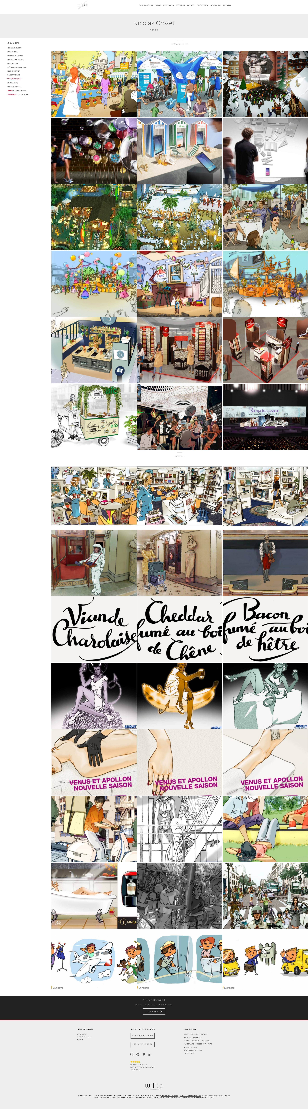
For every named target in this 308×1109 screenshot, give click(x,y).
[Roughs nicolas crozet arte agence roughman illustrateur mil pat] (94, 762)
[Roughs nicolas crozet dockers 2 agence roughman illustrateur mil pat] (265, 829)
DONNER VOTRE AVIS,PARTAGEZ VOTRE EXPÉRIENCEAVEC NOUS (142, 1067)
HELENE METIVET (13, 71)
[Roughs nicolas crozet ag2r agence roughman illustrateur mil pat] (179, 84)
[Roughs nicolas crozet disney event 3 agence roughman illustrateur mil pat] (179, 284)
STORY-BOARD (152, 1011)
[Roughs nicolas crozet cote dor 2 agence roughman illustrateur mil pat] (179, 350)
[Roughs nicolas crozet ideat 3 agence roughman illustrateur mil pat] (179, 496)
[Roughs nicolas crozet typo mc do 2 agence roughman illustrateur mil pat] (179, 629)
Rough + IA (180, 5)
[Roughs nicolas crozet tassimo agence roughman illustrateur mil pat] (94, 896)
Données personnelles (190, 1095)
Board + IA (191, 5)
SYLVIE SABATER (17, 94)
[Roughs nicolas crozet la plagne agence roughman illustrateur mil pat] (265, 84)
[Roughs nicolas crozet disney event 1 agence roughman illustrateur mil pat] (94, 284)
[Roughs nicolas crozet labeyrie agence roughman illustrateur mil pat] (94, 417)
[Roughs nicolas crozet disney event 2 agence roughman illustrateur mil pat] (265, 284)
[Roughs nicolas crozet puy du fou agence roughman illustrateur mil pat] (179, 896)
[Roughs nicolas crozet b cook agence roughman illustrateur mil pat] (94, 350)
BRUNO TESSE (12, 52)
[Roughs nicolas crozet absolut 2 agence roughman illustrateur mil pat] (179, 696)
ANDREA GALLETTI (14, 48)
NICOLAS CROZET (14, 79)
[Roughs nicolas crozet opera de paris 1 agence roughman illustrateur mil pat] (265, 563)
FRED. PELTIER (12, 63)
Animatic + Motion (146, 5)
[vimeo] (144, 1054)
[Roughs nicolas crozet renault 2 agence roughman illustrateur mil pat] (94, 217)
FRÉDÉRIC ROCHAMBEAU (16, 67)
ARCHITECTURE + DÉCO (193, 1037)
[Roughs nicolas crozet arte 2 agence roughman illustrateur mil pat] (265, 762)
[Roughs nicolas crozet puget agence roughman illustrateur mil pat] (94, 84)
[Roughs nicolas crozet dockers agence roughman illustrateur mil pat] (94, 829)
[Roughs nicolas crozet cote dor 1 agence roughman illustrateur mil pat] (265, 350)
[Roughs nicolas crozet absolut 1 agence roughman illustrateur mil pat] (265, 696)
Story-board (168, 5)
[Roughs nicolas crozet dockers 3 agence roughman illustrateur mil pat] (179, 829)
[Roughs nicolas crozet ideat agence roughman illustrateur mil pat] (94, 496)
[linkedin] (150, 1054)
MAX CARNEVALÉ (13, 75)
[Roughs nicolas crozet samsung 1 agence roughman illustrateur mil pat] (94, 151)
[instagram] (132, 1054)
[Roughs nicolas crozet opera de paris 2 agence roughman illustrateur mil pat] (179, 563)
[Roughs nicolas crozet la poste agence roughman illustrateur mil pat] (94, 962)
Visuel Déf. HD (202, 5)
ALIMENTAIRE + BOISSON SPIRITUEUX (198, 1044)
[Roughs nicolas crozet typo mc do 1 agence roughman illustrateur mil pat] (265, 629)
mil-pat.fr (98, 1097)
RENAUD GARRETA (14, 86)
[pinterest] (138, 1054)
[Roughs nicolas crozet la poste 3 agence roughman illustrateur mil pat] (179, 962)
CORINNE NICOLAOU (15, 56)
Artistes (227, 5)
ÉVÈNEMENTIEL (189, 1054)
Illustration (216, 5)
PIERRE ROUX (12, 83)
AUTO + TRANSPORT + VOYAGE (196, 1034)
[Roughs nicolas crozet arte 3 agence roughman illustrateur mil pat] (179, 762)
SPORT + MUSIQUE (191, 1047)
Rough (158, 5)
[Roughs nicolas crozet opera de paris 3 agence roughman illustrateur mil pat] (94, 563)
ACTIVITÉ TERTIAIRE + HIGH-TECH (196, 1041)
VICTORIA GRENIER (16, 90)
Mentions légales (169, 1095)
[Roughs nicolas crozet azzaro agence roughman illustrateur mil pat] (179, 417)
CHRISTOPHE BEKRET (15, 59)
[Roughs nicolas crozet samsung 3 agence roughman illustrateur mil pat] (179, 151)
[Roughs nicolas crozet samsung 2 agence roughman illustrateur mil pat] (265, 151)
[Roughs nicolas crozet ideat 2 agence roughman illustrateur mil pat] (265, 496)
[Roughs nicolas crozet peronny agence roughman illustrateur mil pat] (265, 217)
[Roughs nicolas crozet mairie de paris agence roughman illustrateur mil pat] (265, 896)
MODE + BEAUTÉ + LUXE (193, 1050)
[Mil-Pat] (154, 1089)
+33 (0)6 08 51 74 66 (142, 1035)
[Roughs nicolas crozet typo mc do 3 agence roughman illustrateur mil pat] (94, 629)
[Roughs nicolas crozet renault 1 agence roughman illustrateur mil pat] (179, 217)
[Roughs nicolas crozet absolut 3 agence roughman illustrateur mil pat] (94, 696)
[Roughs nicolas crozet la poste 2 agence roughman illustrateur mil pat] (265, 962)
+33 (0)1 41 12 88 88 (143, 1044)
